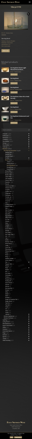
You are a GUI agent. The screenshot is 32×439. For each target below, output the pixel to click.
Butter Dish (9, 174)
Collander (9, 193)
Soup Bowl (11, 169)
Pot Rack (8, 273)
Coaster (8, 189)
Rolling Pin (9, 281)
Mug (7, 256)
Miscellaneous (8, 323)
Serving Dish (9, 288)
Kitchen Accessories (12, 150)
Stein (7, 295)
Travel (6, 338)
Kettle (8, 240)
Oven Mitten (9, 260)
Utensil (8, 314)
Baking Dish (9, 152)
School (6, 334)
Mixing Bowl (11, 163)
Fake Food (9, 217)
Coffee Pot (9, 191)
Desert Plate (9, 206)
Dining (6, 143)
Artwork (7, 134)
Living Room (8, 321)
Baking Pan (9, 154)
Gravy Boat (9, 228)
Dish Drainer (9, 210)
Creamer (9, 201)
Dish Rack (9, 212)
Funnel (8, 221)
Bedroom (7, 137)
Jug (7, 238)
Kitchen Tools (10, 241)
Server (8, 286)
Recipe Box (9, 279)
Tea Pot (8, 303)
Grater (8, 227)
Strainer (8, 297)
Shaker (8, 290)
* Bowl (10, 161)
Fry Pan (8, 219)
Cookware (9, 199)
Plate (8, 268)
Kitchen (7, 148)
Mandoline (9, 249)
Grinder (8, 230)
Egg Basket (9, 215)
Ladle (7, 245)
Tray (8, 310)
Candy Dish (9, 180)
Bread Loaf (9, 173)
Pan (7, 262)
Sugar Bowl (9, 301)
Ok (11, 437)
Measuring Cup (10, 251)
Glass (8, 223)
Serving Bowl (14, 78)
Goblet (8, 225)
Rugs (6, 333)
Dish (7, 208)
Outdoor (7, 329)
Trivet (8, 312)
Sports (6, 336)
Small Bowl (11, 167)
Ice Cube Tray (10, 234)
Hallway (6, 147)
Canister (9, 182)
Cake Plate (9, 176)
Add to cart (5, 50)
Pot (7, 271)
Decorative (8, 141)
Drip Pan (8, 214)
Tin (7, 308)
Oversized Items (8, 331)
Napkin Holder (10, 258)
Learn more (18, 437)
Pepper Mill (9, 264)
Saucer (8, 284)
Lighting (6, 320)
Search (29, 129)
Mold (8, 254)
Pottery (8, 277)
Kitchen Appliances (10, 316)
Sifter (7, 292)
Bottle (8, 158)
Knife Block (9, 243)
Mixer (7, 253)
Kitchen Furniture (10, 318)
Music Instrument (9, 325)
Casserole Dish (10, 186)
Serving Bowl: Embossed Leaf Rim (19, 117)
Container (9, 195)
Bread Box (9, 171)
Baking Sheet (9, 156)
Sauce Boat (9, 282)
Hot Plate (8, 232)
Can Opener (9, 178)
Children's (7, 139)
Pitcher (8, 266)
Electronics (7, 145)
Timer (7, 307)
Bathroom (7, 135)
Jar (7, 236)
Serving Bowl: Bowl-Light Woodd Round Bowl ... (18, 68)
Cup (7, 202)
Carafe (8, 184)
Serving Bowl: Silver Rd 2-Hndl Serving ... (19, 97)
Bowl (8, 160)
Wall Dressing (8, 340)
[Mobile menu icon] (30, 2)
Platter (8, 269)
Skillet (7, 294)
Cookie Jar (9, 197)
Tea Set (8, 305)
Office (6, 327)
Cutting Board (10, 204)
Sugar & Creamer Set (12, 299)
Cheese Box (10, 188)
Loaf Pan (8, 247)
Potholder (9, 275)
